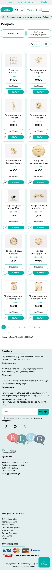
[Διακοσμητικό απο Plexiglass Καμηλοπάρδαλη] (13, 105)
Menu (6, 9)
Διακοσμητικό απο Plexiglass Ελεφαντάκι (38, 71)
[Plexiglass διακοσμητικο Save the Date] (38, 151)
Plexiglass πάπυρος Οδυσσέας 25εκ (13, 297)
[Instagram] (15, 426)
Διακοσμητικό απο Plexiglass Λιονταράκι (38, 116)
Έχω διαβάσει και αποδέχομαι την (22, 419)
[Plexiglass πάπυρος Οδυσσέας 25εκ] (13, 286)
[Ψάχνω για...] (16, 9)
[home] (3, 17)
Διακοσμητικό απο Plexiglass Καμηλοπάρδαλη (13, 116)
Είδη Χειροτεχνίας (14, 17)
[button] (16, 92)
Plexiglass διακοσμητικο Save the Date (38, 161)
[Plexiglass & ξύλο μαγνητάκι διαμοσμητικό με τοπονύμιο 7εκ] (13, 241)
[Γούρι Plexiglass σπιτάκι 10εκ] (13, 196)
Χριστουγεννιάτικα (33, 17)
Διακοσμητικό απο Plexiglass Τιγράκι (13, 161)
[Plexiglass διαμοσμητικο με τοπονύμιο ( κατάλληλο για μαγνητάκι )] (38, 241)
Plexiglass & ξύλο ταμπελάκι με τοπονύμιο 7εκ (38, 207)
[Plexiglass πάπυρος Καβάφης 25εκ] (38, 286)
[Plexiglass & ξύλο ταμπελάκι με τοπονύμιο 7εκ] (38, 196)
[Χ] (25, 426)
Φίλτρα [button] (44, 564)
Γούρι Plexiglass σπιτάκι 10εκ (13, 206)
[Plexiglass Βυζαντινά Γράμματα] (13, 60)
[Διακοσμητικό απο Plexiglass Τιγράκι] (13, 151)
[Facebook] (6, 426)
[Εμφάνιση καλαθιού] (22, 9)
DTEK (36, 566)
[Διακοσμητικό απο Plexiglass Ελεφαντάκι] (38, 60)
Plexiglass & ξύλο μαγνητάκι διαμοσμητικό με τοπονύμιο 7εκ (13, 252)
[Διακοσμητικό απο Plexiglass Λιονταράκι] (38, 105)
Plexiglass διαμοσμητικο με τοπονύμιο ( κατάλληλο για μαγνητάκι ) (38, 252)
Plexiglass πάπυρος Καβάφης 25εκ (38, 297)
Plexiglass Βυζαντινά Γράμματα (13, 71)
